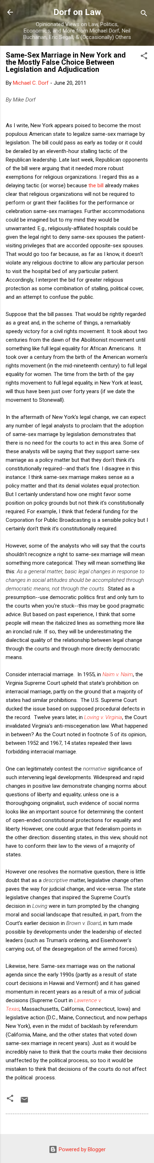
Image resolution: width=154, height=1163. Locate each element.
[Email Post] (24, 1102)
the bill (96, 185)
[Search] (144, 14)
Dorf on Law (77, 12)
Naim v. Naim (117, 674)
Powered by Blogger (81, 1149)
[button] (144, 57)
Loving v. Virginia (103, 717)
